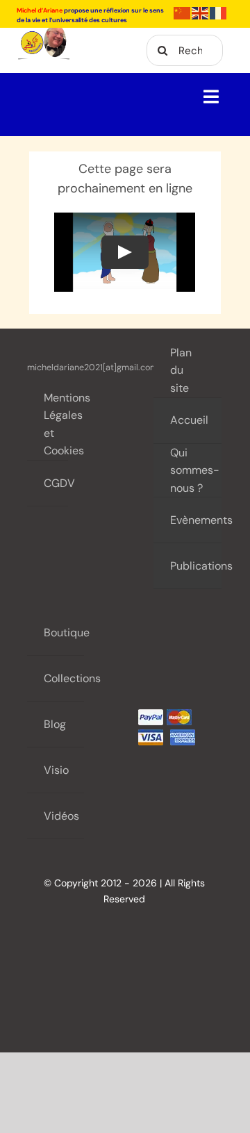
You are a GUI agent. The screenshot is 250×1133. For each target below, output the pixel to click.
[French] (219, 11)
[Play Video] (125, 252)
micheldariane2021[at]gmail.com (92, 367)
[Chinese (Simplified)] (183, 11)
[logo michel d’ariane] (44, 34)
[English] (201, 11)
